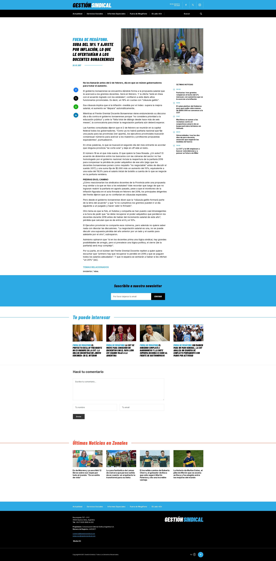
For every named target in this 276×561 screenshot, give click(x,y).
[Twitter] (193, 4)
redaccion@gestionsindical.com (84, 536)
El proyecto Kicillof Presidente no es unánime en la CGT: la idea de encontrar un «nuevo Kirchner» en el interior (87, 350)
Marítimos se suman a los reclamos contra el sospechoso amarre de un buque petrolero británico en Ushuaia (188, 124)
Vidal (96, 271)
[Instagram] (199, 4)
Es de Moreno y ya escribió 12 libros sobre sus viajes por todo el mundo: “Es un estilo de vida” (87, 474)
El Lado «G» (157, 14)
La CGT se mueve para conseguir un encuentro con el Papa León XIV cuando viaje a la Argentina (120, 350)
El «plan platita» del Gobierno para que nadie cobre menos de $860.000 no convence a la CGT (189, 109)
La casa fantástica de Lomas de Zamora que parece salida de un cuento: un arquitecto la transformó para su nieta (120, 474)
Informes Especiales (116, 14)
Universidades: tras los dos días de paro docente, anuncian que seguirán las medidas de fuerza (188, 138)
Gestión (92, 5)
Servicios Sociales (95, 14)
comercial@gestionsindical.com (84, 534)
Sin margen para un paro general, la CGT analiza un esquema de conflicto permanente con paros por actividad (188, 350)
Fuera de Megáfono (138, 14)
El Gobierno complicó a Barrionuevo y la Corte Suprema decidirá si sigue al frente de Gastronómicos (153, 350)
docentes (87, 271)
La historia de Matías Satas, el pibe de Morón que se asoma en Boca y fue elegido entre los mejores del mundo (188, 474)
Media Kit (77, 541)
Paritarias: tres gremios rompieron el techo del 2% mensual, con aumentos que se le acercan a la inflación (189, 96)
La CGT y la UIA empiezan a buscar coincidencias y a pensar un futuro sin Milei (188, 151)
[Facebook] (186, 4)
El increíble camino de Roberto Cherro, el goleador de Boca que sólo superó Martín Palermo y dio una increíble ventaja (154, 475)
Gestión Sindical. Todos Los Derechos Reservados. (102, 554)
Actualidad (77, 14)
